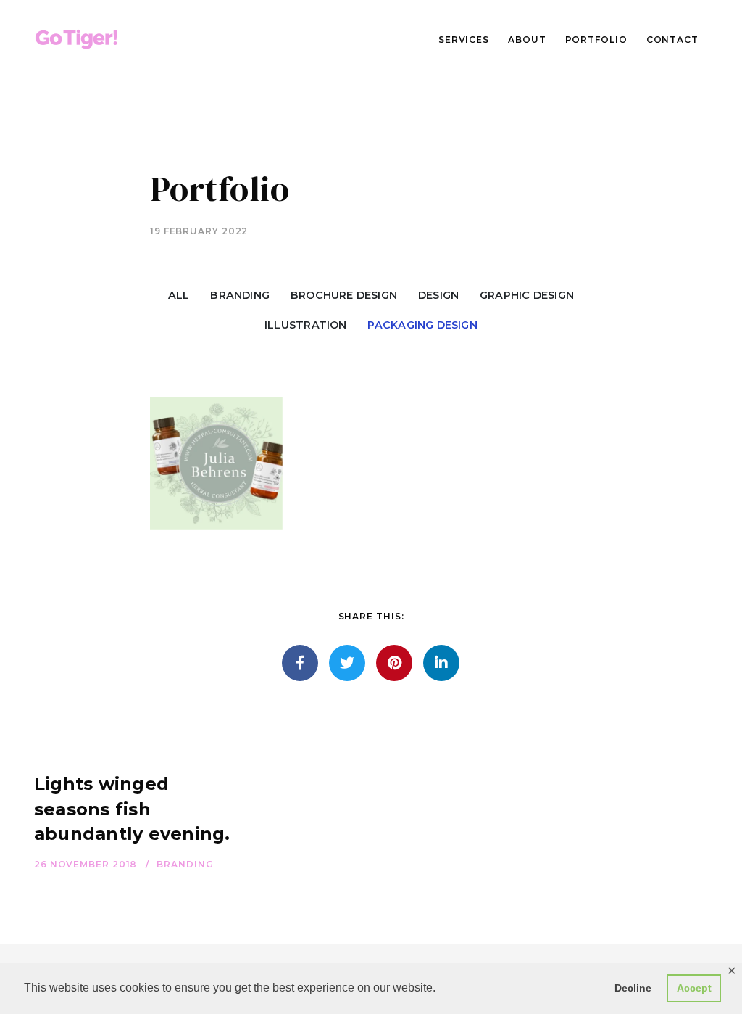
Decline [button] (632, 988)
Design (438, 295)
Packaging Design (422, 324)
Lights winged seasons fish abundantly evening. (132, 809)
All (179, 295)
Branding (240, 295)
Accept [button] (694, 988)
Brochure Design (344, 295)
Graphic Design (527, 295)
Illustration (305, 324)
